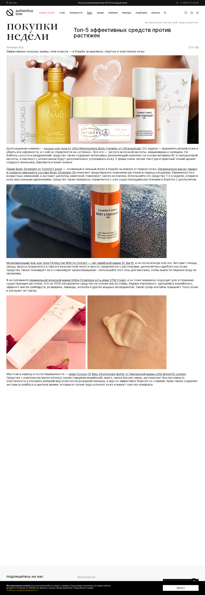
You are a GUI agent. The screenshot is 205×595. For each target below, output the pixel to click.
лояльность (76, 12)
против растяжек (153, 23)
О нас (62, 12)
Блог (89, 12)
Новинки (113, 12)
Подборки (141, 12)
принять (181, 588)
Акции (100, 12)
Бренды (126, 12)
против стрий (170, 23)
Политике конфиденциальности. (22, 590)
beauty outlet (47, 12)
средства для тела (188, 23)
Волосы (156, 12)
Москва (13, 3)
